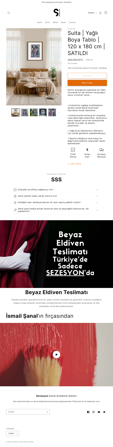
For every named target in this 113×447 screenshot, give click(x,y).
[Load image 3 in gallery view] (34, 112)
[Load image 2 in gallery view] (25, 112)
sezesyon (15, 442)
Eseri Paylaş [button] (75, 164)
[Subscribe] (47, 412)
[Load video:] (56, 354)
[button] (8, 12)
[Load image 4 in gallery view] (43, 112)
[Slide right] (59, 112)
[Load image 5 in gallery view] (52, 112)
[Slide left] (8, 112)
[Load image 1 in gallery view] (16, 112)
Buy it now (87, 83)
